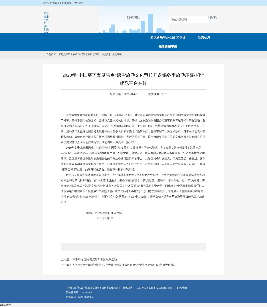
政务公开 (168, 46)
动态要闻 (117, 54)
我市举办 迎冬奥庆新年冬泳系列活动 (94, 259)
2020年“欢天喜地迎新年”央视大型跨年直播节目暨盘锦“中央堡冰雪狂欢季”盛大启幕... (123, 264)
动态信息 (204, 37)
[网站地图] (182, 287)
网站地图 (6, 304)
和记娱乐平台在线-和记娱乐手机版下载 (46, 28)
